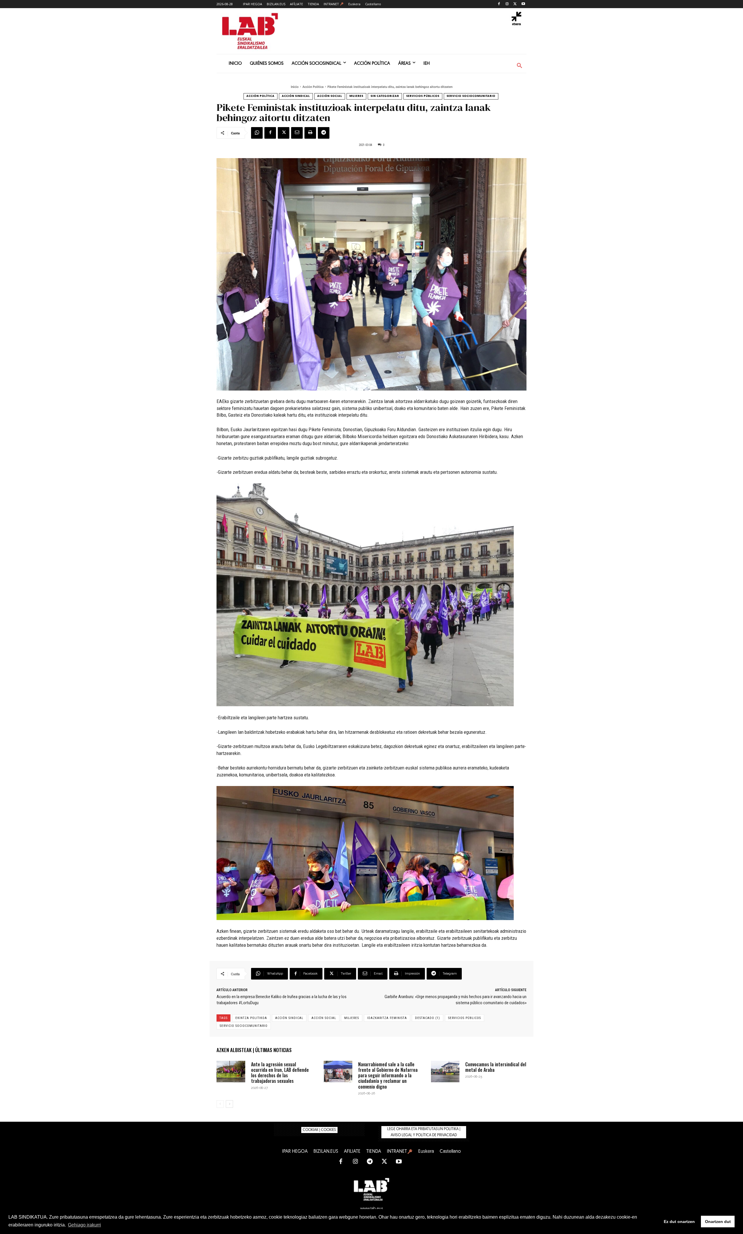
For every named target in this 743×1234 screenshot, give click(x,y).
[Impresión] (310, 133)
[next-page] (229, 1104)
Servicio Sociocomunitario (471, 96)
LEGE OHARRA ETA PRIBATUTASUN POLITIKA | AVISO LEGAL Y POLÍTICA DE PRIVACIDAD (423, 1132)
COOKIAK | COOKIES (319, 1130)
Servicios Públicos (422, 96)
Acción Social (329, 96)
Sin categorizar (385, 96)
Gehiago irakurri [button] (84, 1224)
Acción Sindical (296, 96)
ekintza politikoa (251, 1018)
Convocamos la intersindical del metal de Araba (495, 1067)
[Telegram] (323, 133)
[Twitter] (515, 4)
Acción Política (313, 87)
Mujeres (356, 96)
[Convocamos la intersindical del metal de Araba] (445, 1071)
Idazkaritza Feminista (387, 1018)
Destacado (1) (427, 1018)
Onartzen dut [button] (718, 1221)
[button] (519, 66)
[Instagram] (507, 4)
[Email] (297, 133)
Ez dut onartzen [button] (679, 1221)
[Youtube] (523, 4)
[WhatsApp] (257, 133)
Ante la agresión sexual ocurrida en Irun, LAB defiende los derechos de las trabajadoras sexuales (280, 1073)
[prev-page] (220, 1104)
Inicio (295, 87)
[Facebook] (499, 4)
